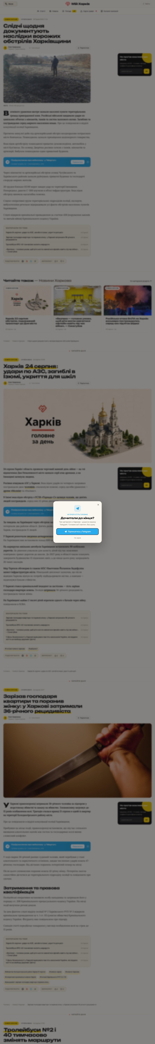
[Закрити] (98, 505)
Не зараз (77, 538)
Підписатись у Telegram (79, 531)
